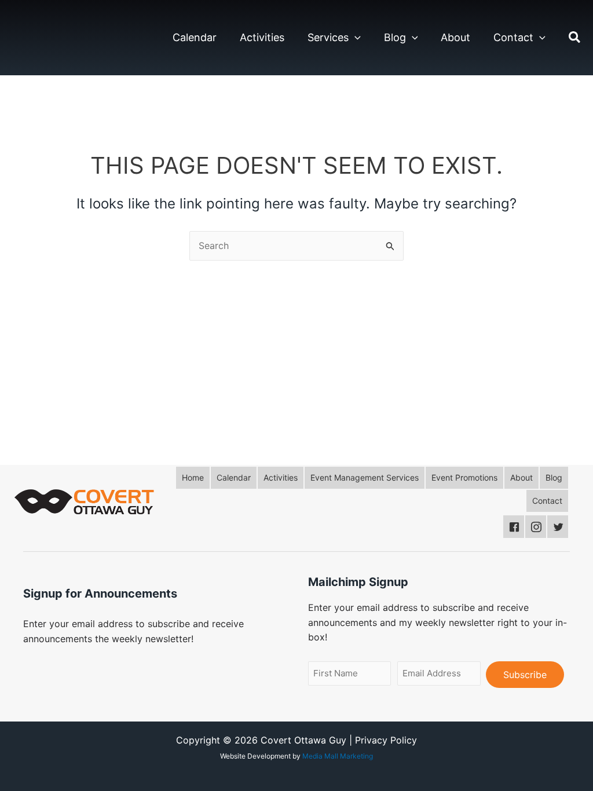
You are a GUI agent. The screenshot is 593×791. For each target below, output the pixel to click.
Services (328, 37)
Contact (513, 37)
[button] (355, 37)
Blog (395, 37)
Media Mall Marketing (337, 756)
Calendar (195, 37)
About (455, 37)
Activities (262, 37)
